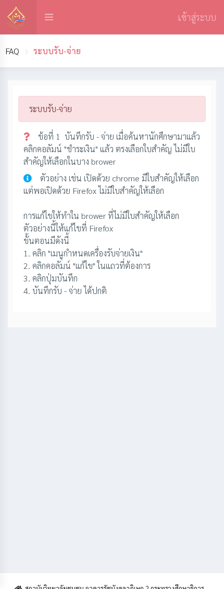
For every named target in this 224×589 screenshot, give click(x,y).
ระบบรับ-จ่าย (50, 108)
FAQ (12, 50)
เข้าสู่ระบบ (197, 17)
